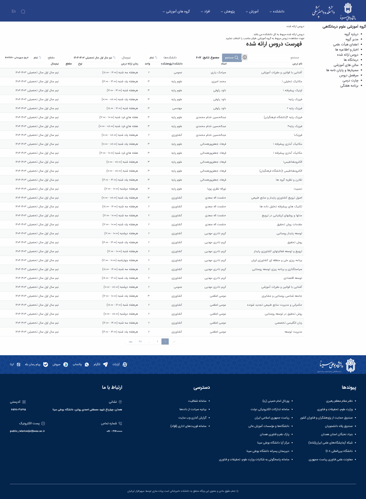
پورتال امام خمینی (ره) (275, 401)
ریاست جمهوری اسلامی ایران (272, 417)
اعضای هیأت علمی (345, 44)
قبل (174, 341)
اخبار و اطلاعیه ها (346, 50)
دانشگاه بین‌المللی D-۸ (339, 451)
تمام (152, 58)
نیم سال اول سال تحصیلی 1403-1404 (93, 58)
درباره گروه (351, 34)
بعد (130, 341)
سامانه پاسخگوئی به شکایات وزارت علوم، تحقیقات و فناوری (254, 459)
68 (140, 341)
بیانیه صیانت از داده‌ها (192, 409)
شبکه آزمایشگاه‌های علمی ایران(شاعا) (330, 442)
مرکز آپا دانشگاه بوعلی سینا (273, 442)
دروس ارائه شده (347, 55)
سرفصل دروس (348, 75)
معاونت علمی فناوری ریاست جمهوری (331, 459)
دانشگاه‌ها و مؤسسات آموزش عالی (268, 426)
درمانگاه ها (351, 60)
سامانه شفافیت (197, 401)
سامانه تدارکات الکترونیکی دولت (270, 409)
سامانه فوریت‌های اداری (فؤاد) (188, 426)
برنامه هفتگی (349, 86)
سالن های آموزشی (346, 65)
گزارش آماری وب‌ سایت (192, 417)
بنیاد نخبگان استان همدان (337, 434)
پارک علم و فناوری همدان (274, 434)
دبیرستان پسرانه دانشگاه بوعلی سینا (267, 451)
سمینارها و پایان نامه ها (342, 70)
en (14, 11)
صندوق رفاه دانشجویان (339, 426)
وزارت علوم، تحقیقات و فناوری (335, 409)
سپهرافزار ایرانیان (135, 491)
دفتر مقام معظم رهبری (339, 401)
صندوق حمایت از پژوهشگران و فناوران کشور (326, 417)
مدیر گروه (352, 39)
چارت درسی (350, 81)
